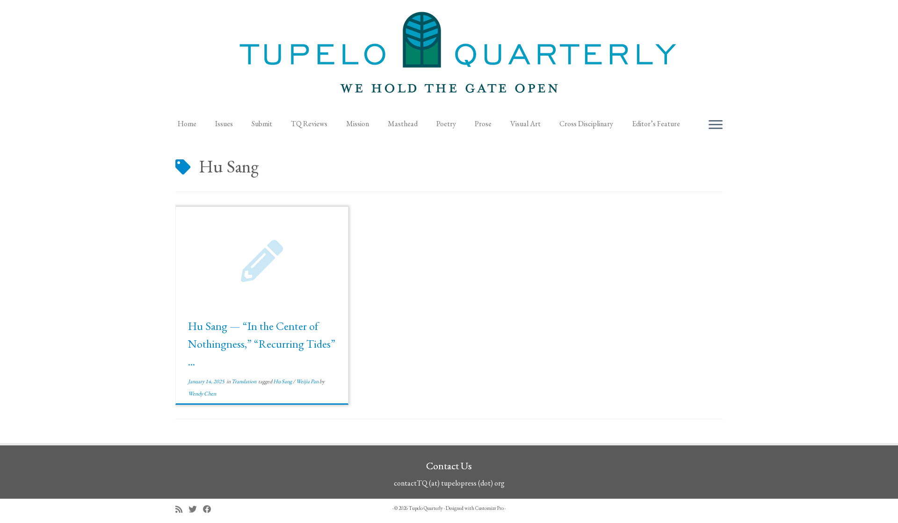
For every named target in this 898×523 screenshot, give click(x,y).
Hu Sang (283, 381)
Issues (224, 124)
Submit (262, 124)
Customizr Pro (489, 508)
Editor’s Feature (656, 124)
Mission (357, 124)
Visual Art (525, 124)
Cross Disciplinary (586, 124)
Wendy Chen (202, 393)
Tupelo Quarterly (426, 508)
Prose (483, 124)
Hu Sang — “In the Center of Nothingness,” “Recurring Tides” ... (261, 344)
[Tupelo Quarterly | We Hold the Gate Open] (449, 56)
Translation (244, 381)
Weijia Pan (307, 381)
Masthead (403, 124)
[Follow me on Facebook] (210, 509)
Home (187, 124)
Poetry (446, 124)
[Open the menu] (716, 125)
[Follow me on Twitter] (195, 509)
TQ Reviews (309, 124)
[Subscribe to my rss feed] (181, 509)
